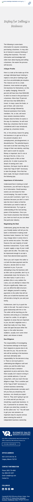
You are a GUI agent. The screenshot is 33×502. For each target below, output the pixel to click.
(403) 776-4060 (11, 470)
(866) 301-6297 (9, 473)
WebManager (11, 500)
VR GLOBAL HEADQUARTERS (10, 444)
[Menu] (29, 3)
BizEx (16, 500)
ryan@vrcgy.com (11, 475)
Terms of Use (15, 498)
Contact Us (5, 478)
